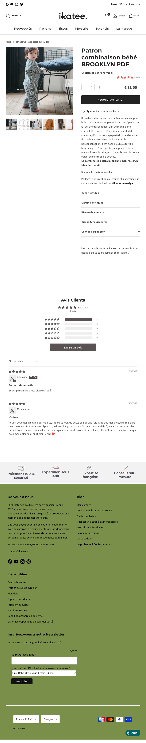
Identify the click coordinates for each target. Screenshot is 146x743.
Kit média (13, 593)
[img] (17, 371)
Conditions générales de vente (25, 616)
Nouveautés (23, 28)
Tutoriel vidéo (90, 193)
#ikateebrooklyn (122, 183)
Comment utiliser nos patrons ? (94, 510)
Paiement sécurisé (18, 604)
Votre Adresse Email (24, 654)
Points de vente (17, 582)
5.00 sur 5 (83, 307)
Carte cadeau (84, 538)
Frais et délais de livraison (22, 587)
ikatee (22, 728)
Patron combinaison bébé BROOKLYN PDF (33, 41)
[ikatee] (73, 15)
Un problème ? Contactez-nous (94, 544)
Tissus (63, 28)
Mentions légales (17, 610)
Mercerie (81, 28)
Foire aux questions (88, 533)
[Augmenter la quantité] (99, 87)
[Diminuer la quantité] (84, 87)
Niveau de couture (92, 212)
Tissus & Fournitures (94, 222)
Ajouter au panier (111, 99)
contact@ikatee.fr (73, 4)
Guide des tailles (86, 516)
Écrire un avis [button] (73, 347)
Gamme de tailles (92, 202)
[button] (125, 77)
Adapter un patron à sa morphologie (97, 521)
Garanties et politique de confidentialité (30, 621)
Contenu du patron (93, 231)
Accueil (9, 41)
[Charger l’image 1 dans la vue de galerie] (39, 81)
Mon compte (84, 505)
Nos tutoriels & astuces (90, 527)
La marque (124, 28)
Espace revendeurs (19, 599)
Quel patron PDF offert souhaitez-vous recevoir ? (41, 668)
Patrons (45, 28)
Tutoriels (102, 28)
